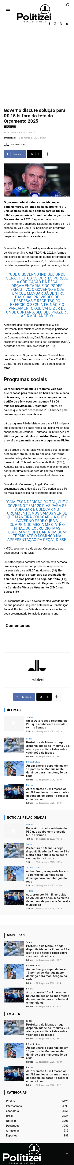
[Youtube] (67, 24)
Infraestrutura (33, 762)
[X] (61, 24)
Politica (10, 126)
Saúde (29, 739)
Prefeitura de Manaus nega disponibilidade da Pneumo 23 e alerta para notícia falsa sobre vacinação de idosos (48, 747)
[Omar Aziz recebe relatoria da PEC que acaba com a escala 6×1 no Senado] (14, 723)
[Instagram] (55, 24)
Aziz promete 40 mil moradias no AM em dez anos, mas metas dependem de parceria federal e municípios (47, 794)
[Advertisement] (37, 65)
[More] (47, 154)
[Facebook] (49, 24)
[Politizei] (7, 144)
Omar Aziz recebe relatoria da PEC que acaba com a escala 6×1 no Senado (46, 724)
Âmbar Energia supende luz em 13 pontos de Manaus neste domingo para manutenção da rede (47, 771)
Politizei (20, 144)
